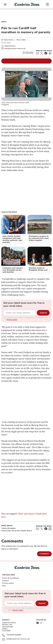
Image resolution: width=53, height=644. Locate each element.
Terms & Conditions (10, 578)
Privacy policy (8, 583)
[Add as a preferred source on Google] (28, 53)
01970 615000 (15, 635)
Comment (44, 554)
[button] (5, 4)
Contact (5, 580)
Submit (43, 312)
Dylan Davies (8, 40)
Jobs (4, 585)
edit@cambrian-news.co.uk (18, 639)
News (3, 22)
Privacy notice (12, 320)
